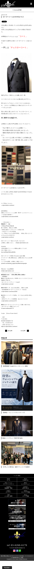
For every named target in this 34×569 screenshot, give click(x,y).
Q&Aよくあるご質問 (8, 495)
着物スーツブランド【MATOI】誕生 (12, 438)
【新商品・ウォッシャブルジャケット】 (13, 412)
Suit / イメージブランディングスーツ (8, 483)
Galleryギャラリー (8, 491)
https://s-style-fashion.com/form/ (9, 326)
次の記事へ (23, 330)
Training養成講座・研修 (8, 487)
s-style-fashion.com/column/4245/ (9, 216)
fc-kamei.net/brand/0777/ (7, 308)
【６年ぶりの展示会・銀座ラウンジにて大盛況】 (16, 467)
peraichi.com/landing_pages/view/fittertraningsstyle (14, 263)
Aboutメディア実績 (25, 495)
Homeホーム (8, 479)
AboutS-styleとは (25, 479)
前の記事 (10, 330)
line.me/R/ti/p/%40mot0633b (8, 252)
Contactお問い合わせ (25, 487)
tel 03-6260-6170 (17, 545)
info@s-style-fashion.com (22, 242)
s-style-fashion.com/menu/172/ (9, 300)
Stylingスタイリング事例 (25, 491)
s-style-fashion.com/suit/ (7, 284)
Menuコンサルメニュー (25, 483)
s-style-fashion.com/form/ (8, 205)
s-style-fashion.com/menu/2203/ (9, 291)
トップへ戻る (17, 475)
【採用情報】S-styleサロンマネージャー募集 (15, 366)
